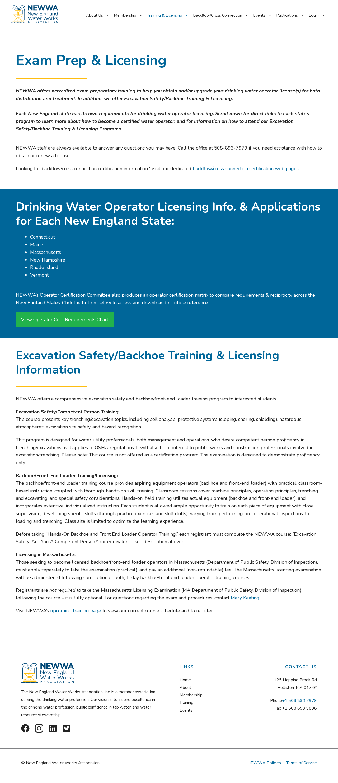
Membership (125, 15)
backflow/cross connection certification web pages (246, 168)
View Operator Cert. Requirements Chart (64, 319)
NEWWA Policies (264, 763)
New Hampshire (47, 260)
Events (259, 15)
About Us (94, 15)
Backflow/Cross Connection (217, 15)
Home (185, 680)
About (185, 688)
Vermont (39, 275)
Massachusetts (45, 252)
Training (186, 703)
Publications (287, 15)
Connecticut (42, 237)
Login (314, 15)
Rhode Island (45, 267)
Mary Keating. (246, 598)
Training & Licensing (164, 15)
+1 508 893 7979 (299, 700)
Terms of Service (301, 763)
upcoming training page (75, 611)
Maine (36, 244)
